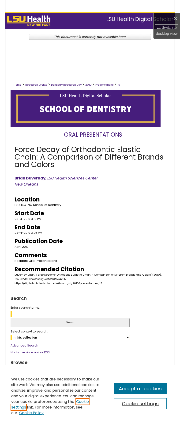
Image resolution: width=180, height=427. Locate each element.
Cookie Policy (31, 413)
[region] (90, 396)
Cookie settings (140, 403)
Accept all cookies (140, 388)
